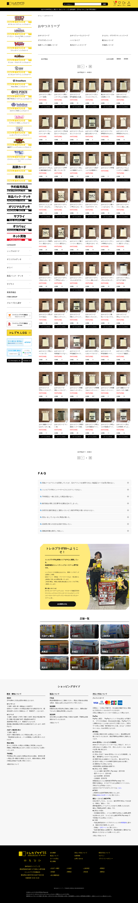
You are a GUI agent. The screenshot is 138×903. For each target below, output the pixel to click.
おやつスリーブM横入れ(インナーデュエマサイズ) (76, 389)
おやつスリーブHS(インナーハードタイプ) (60, 315)
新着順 (126, 59)
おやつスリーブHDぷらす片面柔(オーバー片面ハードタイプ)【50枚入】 (92, 425)
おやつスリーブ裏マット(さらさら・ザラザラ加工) (107, 205)
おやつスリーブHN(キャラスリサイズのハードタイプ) (91, 315)
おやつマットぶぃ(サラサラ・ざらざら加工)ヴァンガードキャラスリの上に (45, 205)
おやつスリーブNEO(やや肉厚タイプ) (122, 95)
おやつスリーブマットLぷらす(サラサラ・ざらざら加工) (76, 279)
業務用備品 (11, 292)
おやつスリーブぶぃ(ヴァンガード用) (45, 132)
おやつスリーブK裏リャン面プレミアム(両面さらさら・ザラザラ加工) (123, 242)
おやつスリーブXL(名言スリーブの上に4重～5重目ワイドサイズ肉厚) (61, 132)
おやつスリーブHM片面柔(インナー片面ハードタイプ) (76, 425)
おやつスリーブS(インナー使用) (45, 95)
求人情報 (53, 861)
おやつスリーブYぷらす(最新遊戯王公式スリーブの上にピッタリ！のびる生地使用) (46, 169)
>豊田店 (102, 872)
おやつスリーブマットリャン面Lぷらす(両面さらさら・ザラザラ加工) (92, 279)
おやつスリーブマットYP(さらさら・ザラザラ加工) (77, 205)
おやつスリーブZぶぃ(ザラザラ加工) (123, 279)
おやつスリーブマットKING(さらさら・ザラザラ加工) (107, 242)
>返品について (54, 723)
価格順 (119, 59)
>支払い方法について (99, 835)
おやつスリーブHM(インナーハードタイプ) (76, 315)
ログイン (101, 856)
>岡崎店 (69, 872)
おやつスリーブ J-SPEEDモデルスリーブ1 (107, 132)
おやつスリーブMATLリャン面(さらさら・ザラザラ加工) (46, 242)
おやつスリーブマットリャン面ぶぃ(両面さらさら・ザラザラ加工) (123, 205)
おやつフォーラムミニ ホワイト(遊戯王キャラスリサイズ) (123, 169)
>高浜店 (85, 872)
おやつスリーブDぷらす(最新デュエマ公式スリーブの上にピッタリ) (76, 169)
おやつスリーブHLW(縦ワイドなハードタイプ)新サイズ (61, 352)
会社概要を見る (62, 604)
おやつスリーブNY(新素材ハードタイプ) (107, 352)
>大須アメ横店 (54, 868)
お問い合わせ (78, 858)
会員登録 (77, 856)
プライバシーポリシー (106, 858)
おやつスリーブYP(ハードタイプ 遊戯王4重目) (123, 352)
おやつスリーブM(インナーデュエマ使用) (61, 95)
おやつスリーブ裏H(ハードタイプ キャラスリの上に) (107, 315)
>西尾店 (102, 868)
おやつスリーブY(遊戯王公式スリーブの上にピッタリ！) (91, 132)
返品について (54, 856)
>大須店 (69, 868)
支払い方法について (80, 853)
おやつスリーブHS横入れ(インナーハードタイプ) (107, 389)
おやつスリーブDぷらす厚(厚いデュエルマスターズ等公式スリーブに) (123, 425)
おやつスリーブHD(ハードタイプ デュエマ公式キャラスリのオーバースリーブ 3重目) (60, 389)
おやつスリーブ (48, 15)
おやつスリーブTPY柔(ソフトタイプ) (60, 169)
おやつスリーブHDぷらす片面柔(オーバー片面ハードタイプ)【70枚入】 (107, 425)
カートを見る (54, 858)
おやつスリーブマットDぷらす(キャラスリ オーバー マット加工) (107, 279)
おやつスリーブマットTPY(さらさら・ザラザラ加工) (60, 279)
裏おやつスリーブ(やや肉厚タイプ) (107, 95)
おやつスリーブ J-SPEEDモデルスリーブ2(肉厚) (123, 132)
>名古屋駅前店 (54, 875)
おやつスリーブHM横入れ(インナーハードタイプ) (92, 389)
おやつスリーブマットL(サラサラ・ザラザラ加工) (91, 205)
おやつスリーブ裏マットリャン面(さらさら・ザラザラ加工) (76, 242)
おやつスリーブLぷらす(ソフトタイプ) (76, 132)
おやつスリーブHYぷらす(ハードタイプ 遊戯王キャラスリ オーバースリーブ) (92, 352)
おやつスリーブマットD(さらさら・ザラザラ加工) (45, 279)
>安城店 (52, 872)
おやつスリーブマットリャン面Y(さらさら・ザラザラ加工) (60, 242)
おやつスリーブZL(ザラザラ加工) (45, 315)
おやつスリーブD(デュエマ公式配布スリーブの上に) (91, 169)
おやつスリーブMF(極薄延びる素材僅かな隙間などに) (76, 95)
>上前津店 (86, 868)
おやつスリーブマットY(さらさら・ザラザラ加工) (60, 205)
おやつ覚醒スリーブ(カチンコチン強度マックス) (123, 389)
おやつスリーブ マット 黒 (60, 425)
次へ (90, 66)
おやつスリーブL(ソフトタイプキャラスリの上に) (91, 95)
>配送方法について (13, 764)
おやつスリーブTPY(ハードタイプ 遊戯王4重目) (45, 389)
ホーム (40, 15)
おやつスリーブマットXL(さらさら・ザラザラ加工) (92, 242)
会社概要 (53, 853)
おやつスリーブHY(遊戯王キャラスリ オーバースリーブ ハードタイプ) (76, 352)
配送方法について (104, 853)
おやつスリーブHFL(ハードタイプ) (122, 315)
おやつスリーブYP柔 (107, 168)
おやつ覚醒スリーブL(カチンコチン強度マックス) (45, 425)
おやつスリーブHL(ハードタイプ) (46, 352)
